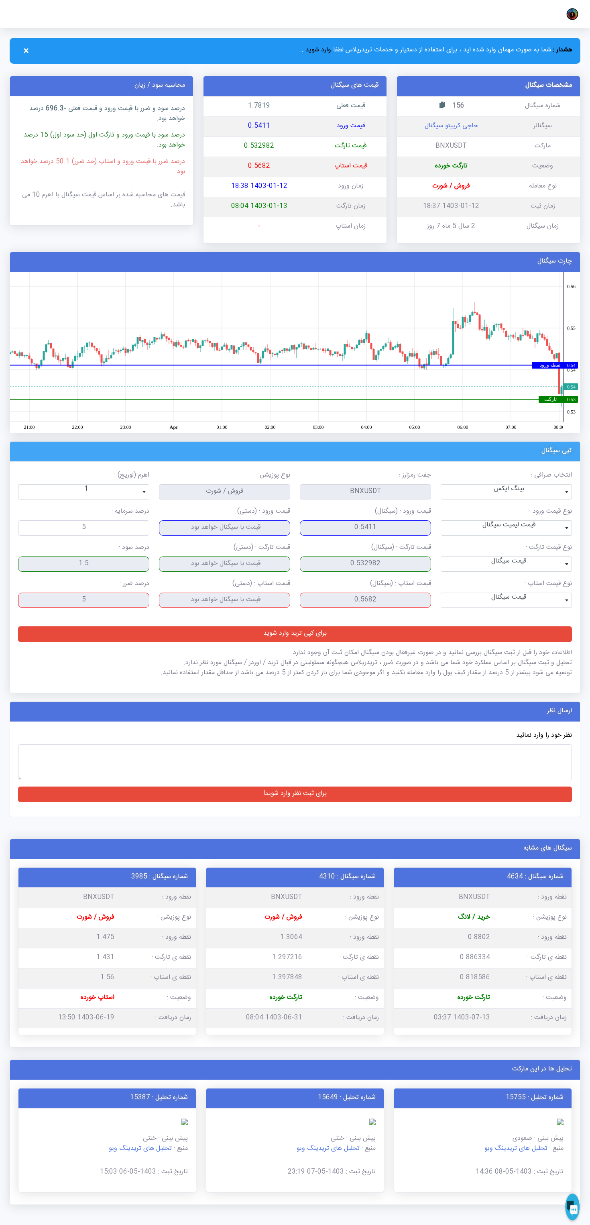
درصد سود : (134, 548)
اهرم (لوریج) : (131, 476)
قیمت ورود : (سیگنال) (403, 512)
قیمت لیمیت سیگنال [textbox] (508, 526)
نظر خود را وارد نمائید (544, 736)
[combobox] (506, 491)
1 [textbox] (86, 490)
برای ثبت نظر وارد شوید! (295, 794)
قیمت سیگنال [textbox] (508, 562)
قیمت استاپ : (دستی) (261, 584)
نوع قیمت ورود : (550, 512)
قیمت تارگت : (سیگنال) (401, 548)
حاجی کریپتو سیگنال (451, 127)
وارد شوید (317, 51)
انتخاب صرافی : (551, 476)
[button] (571, 14)
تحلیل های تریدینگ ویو (515, 1149)
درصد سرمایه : (130, 512)
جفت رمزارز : (415, 476)
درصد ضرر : (134, 584)
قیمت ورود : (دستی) (263, 512)
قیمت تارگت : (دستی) (262, 548)
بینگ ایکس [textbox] (509, 490)
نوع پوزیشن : (273, 476)
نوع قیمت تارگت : (549, 548)
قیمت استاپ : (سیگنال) (400, 584)
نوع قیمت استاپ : (548, 584)
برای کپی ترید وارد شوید (295, 634)
